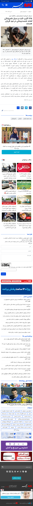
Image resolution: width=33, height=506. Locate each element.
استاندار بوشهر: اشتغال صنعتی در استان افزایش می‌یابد (17, 313)
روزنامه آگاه (16, 430)
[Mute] (6, 142)
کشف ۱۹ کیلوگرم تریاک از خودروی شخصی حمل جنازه (18, 349)
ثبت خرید (16, 152)
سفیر (30, 414)
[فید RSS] (12, 472)
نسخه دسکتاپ (16, 478)
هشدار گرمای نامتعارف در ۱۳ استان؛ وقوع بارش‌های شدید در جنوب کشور (16, 358)
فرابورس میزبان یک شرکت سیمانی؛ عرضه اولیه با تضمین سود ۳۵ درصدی (15, 369)
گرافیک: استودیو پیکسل (11, 503)
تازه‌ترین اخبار (27, 297)
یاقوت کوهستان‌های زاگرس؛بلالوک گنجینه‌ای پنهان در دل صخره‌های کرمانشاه (17, 340)
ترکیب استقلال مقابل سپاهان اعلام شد (21, 377)
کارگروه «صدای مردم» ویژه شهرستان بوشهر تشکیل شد (17, 309)
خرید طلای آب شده (21, 414)
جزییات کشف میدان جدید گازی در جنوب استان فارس (17, 365)
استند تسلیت (27, 416)
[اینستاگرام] (20, 472)
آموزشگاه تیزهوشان (6, 422)
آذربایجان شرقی (23, 11)
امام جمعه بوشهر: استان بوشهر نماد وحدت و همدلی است (16, 316)
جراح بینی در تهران (26, 411)
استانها (30, 11)
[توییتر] (18, 472)
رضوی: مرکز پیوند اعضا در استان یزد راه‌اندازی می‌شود (18, 322)
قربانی (19, 119)
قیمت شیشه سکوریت (7, 411)
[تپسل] (2, 125)
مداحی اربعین (17, 416)
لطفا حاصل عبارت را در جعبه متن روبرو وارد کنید (20, 267)
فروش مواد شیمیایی (8, 419)
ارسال (3, 274)
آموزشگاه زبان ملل (6, 425)
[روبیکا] (15, 472)
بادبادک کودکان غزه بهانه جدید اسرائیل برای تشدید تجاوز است (15, 329)
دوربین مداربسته (6, 416)
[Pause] (3, 142)
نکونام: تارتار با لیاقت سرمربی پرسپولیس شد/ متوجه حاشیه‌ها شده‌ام (15, 353)
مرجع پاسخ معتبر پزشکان (24, 419)
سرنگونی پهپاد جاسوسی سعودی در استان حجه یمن (18, 319)
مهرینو (12, 427)
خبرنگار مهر (14, 59)
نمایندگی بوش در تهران (18, 425)
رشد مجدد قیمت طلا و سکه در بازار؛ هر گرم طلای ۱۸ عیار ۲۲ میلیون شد (16, 345)
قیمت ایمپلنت (27, 422)
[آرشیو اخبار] (10, 472)
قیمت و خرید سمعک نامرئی (24, 427)
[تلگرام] (26, 472)
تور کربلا (4, 414)
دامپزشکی (14, 119)
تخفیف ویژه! (10, 497)
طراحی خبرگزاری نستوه (24, 503)
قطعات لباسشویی (18, 422)
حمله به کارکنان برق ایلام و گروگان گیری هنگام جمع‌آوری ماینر (15, 374)
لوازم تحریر (17, 411)
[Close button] (32, 490)
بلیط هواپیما (28, 425)
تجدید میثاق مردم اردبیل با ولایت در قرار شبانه (19, 332)
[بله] (23, 472)
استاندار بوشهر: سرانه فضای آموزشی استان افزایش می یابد (16, 326)
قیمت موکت (11, 414)
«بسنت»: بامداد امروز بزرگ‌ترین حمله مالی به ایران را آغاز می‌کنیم (17, 305)
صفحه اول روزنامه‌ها (25, 381)
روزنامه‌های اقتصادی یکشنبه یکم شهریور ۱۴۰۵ (16, 405)
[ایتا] (7, 472)
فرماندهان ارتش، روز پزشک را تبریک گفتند (20, 362)
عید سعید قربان (27, 119)
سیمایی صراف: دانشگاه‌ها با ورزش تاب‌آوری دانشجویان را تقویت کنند (17, 300)
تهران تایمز (4, 427)
